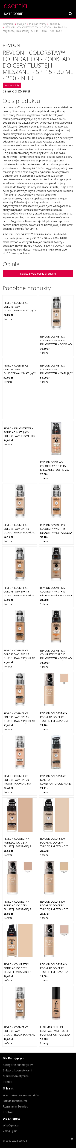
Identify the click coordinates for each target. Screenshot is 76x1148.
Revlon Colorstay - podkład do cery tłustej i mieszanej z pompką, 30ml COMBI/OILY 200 (54, 720)
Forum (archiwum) (15, 1101)
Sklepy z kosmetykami (17, 1070)
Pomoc (7, 1082)
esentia (15, 5)
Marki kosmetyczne (16, 1076)
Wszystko (8, 23)
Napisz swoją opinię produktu (38, 273)
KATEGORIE (13, 13)
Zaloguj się (10, 1131)
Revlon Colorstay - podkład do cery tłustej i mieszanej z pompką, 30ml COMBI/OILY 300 (54, 909)
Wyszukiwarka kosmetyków (21, 1095)
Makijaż (21, 23)
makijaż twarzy (37, 23)
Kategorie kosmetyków (18, 1065)
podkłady (55, 23)
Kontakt (8, 1112)
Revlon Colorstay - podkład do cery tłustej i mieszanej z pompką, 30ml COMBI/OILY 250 (17, 909)
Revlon (11, 45)
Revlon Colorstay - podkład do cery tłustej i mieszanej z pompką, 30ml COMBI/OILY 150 (54, 846)
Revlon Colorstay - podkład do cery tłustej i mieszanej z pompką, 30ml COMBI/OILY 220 (54, 972)
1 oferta (8, 319)
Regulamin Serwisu (15, 1106)
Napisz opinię (12, 85)
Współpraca (11, 1125)
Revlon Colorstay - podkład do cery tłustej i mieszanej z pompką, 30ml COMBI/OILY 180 (17, 972)
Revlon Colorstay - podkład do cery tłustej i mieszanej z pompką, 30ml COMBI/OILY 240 (17, 846)
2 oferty (44, 1043)
